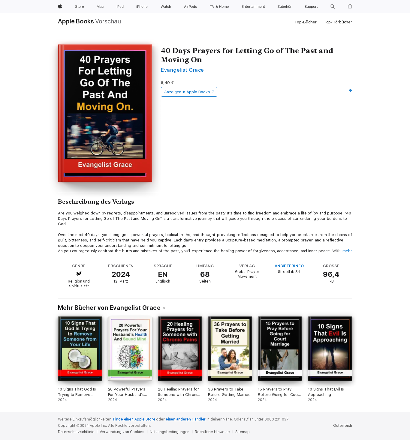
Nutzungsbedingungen (170, 432)
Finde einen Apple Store (134, 419)
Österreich (342, 426)
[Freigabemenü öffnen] (350, 91)
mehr (347, 251)
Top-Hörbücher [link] (338, 22)
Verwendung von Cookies (122, 432)
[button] (332, 6)
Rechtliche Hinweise (212, 432)
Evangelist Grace (182, 70)
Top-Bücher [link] (305, 22)
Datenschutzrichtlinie (76, 432)
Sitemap (242, 432)
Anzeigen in (187, 92)
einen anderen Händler (186, 419)
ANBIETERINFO (289, 266)
